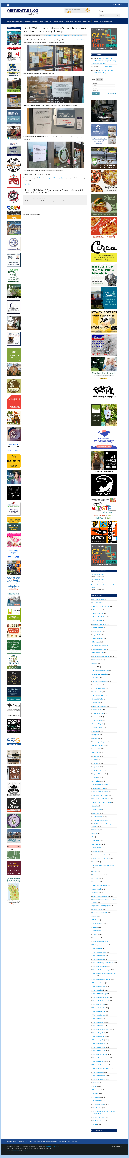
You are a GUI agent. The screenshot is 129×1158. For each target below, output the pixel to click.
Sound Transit (96, 889)
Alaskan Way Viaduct (99, 617)
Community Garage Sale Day (101, 656)
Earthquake (96, 703)
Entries (9, 1150)
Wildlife (94, 1093)
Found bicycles (97, 720)
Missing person (97, 810)
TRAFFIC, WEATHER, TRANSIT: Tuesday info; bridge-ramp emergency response (104, 60)
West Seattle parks (98, 1033)
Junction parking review (100, 785)
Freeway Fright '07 (98, 724)
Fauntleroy (95, 717)
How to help (96, 781)
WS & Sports (96, 1097)
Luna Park (95, 806)
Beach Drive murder (98, 638)
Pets (93, 837)
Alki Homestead (97, 621)
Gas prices (95, 735)
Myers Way (95, 813)
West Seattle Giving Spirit (100, 994)
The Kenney (96, 920)
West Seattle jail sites (98, 1011)
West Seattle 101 (97, 948)
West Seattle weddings (99, 1079)
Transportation (97, 923)
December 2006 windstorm (100, 670)
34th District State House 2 (100, 606)
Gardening (95, 731)
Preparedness (96, 848)
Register (99, 79)
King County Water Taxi (99, 795)
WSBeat (94, 1124)
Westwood (95, 1083)
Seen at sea (95, 878)
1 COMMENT (48, 35)
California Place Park (99, 649)
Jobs (51, 21)
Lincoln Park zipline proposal (101, 802)
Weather (95, 21)
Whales (94, 1086)
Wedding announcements (100, 945)
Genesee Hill (96, 749)
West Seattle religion (98, 1051)
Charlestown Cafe (98, 653)
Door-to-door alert (98, 695)
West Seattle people (98, 1036)
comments (16, 1150)
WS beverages (96, 1101)
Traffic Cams (86, 21)
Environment (96, 710)
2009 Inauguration (98, 599)
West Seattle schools (98, 1061)
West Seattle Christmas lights (101, 970)
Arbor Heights (96, 631)
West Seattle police (98, 1040)
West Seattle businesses (62, 35)
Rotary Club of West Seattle (100, 858)
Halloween (95, 756)
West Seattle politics (98, 1044)
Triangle (95, 927)
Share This (27, 184)
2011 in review (96, 603)
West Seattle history (98, 1004)
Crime (94, 667)
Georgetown (96, 753)
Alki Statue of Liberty (99, 624)
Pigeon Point (96, 840)
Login (93, 79)
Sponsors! (78, 21)
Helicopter (95, 763)
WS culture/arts (97, 1108)
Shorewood (96, 882)
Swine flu (95, 916)
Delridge (95, 678)
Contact (35, 21)
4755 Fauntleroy (97, 610)
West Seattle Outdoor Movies (101, 1029)
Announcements (97, 628)
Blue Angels (96, 642)
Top (25, 1150)
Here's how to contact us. (52, 1146)
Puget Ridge (96, 851)
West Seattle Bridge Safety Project (102, 963)
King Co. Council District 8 (100, 792)
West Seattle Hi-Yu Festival (100, 1001)
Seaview (94, 871)
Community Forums (106, 21)
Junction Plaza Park (98, 788)
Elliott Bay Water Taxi (99, 706)
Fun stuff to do (97, 728)
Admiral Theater (97, 613)
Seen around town (98, 875)
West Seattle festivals (98, 986)
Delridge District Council (100, 681)
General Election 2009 (99, 745)
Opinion (95, 833)
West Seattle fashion (98, 983)
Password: (94, 88)
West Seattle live (97, 1019)
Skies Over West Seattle (99, 885)
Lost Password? (111, 93)
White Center (96, 1090)
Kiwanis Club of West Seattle (101, 799)
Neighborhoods (97, 817)
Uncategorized (97, 931)
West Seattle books (98, 959)
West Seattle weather (98, 1076)
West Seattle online (98, 1026)
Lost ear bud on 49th (97, 574)
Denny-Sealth (96, 685)
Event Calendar (25, 21)
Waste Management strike (100, 941)
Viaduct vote (96, 938)
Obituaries (69, 21)
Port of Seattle (96, 844)
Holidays (95, 777)
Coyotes (94, 663)
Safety (94, 862)
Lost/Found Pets (59, 21)
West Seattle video (98, 1072)
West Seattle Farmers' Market (101, 979)
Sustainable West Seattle (99, 913)
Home (9, 21)
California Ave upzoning (100, 646)
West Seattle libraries (99, 1015)
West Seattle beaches (98, 956)
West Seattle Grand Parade (100, 997)
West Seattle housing (98, 1008)
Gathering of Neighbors (99, 742)
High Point (95, 767)
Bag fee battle (96, 635)
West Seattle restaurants (99, 1054)
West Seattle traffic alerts (100, 1069)
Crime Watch (43, 21)
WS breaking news (98, 1104)
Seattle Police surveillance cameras (103, 865)
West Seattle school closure (100, 1058)
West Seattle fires (97, 990)
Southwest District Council (100, 896)
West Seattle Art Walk (99, 952)
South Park (95, 893)
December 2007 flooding (100, 674)
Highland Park (97, 770)
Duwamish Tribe (97, 699)
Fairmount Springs (98, 713)
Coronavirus (96, 660)
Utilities (94, 934)
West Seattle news (76, 35)
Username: (94, 83)
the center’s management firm (52, 178)
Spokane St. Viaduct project (101, 906)
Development (96, 692)
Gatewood (95, 738)
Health (94, 760)
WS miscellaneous (98, 1117)
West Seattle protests (98, 1047)
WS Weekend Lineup (98, 1121)
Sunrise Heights (97, 909)
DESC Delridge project (99, 688)
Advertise (15, 21)
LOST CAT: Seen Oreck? (105, 67)
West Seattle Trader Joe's (100, 1065)
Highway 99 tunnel (98, 774)
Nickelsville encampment (100, 820)
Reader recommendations (100, 855)
